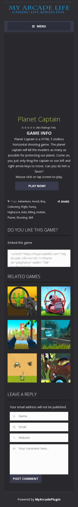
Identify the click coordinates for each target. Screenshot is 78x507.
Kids (24, 212)
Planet (11, 217)
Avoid (35, 201)
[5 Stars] (34, 127)
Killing (31, 212)
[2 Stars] (25, 127)
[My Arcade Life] (39, 10)
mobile (40, 212)
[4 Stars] (31, 127)
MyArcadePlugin (47, 499)
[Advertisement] (39, 73)
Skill (31, 217)
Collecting (14, 207)
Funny (32, 207)
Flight (24, 207)
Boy (43, 201)
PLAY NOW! (37, 186)
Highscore (14, 212)
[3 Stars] (28, 127)
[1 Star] (22, 127)
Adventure (24, 201)
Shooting (21, 217)
